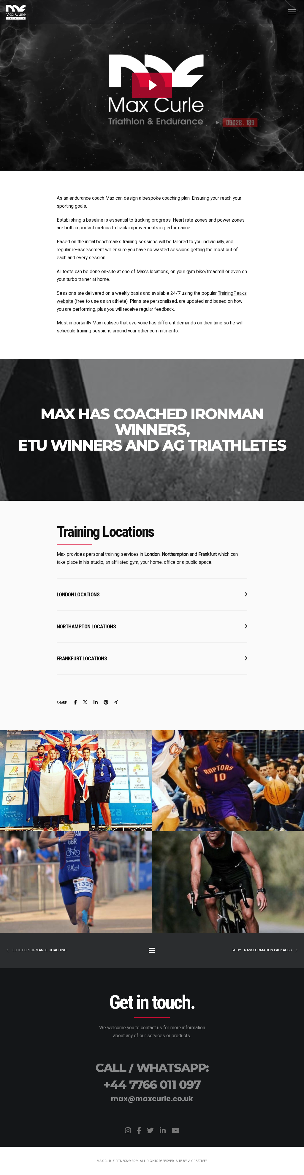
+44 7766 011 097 (152, 1084)
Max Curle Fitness (112, 1161)
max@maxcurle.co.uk (152, 1099)
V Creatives (198, 1161)
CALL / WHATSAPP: (152, 1067)
